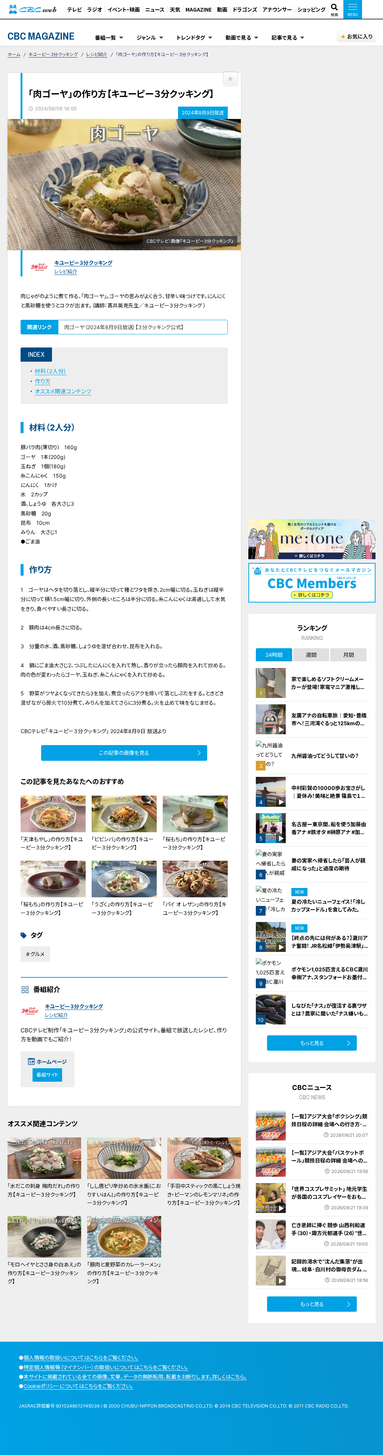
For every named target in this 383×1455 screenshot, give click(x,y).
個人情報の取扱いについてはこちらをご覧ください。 (81, 1357)
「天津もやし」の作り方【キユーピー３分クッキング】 (52, 843)
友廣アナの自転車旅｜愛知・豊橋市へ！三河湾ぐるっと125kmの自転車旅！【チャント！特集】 (329, 723)
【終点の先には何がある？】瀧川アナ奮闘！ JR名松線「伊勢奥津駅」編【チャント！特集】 (329, 946)
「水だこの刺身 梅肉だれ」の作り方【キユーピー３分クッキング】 (43, 1190)
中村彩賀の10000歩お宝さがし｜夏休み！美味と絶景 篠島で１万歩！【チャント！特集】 (328, 796)
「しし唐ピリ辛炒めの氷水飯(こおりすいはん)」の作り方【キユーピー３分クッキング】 (123, 1194)
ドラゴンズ (245, 9)
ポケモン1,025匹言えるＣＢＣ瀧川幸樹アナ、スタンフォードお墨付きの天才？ (329, 977)
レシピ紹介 (96, 54)
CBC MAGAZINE (40, 36)
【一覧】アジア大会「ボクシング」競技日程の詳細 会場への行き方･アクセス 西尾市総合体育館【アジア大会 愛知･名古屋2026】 (329, 1128)
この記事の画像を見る (124, 753)
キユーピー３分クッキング (53, 54)
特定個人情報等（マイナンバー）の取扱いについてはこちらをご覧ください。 (106, 1367)
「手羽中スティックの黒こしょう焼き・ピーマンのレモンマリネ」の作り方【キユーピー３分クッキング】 (203, 1194)
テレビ (74, 9)
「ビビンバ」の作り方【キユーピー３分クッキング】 (123, 843)
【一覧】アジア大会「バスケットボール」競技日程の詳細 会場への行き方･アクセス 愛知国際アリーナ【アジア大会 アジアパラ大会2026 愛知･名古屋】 (328, 1168)
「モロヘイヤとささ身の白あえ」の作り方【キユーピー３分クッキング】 (44, 1272)
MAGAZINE (199, 9)
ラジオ (94, 9)
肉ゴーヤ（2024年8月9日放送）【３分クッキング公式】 (124, 327)
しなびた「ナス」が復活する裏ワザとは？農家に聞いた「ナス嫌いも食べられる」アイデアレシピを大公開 (329, 1017)
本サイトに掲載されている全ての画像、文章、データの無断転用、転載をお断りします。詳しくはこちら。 (135, 1376)
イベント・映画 (123, 9)
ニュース (155, 9)
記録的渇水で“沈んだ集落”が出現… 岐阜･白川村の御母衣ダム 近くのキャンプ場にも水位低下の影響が (329, 1273)
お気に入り (359, 36)
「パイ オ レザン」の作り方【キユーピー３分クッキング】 (194, 908)
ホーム (13, 54)
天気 (175, 9)
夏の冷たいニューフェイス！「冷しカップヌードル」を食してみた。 (328, 905)
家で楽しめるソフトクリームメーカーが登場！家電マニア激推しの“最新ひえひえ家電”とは (328, 687)
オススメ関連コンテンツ (63, 391)
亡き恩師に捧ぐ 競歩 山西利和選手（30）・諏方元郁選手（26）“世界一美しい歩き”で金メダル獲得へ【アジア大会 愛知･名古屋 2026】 (329, 1237)
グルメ (37, 954)
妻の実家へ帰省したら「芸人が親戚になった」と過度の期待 (328, 864)
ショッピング (311, 9)
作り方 (42, 381)
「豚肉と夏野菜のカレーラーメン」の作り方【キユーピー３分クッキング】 (124, 1272)
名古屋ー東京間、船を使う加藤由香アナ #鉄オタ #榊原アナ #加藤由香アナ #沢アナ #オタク (328, 832)
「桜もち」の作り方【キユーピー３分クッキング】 (194, 843)
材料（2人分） (51, 371)
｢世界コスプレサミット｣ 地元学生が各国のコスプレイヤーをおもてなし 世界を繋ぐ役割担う (329, 1197)
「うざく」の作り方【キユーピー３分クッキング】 (122, 908)
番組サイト (47, 1075)
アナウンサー (277, 9)
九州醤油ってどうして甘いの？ (325, 756)
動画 (222, 9)
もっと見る (312, 1043)
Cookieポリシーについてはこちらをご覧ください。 (78, 1386)
